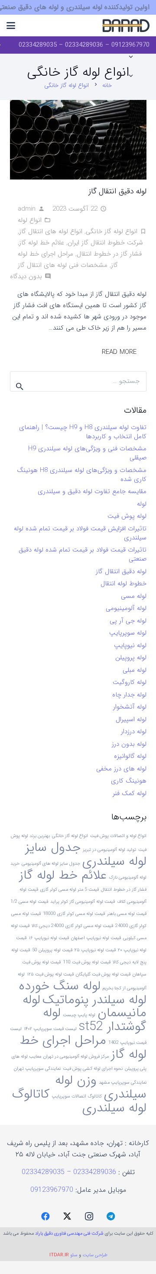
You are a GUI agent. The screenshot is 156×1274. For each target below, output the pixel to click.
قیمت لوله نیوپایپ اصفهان (96, 938)
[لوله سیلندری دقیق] (126, 25)
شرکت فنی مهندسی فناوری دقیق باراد (69, 1233)
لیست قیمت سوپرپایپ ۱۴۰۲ (50, 1029)
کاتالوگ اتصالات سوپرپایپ (77, 1096)
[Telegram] (110, 1216)
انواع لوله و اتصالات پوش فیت (118, 836)
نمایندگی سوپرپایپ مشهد (122, 1082)
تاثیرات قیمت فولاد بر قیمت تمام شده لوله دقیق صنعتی (82, 554)
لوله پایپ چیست (79, 1015)
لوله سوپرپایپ (127, 633)
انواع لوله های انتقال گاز (50, 231)
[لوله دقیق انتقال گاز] (78, 140)
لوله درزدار (133, 731)
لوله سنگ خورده (60, 986)
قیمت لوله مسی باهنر (126, 914)
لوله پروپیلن (130, 657)
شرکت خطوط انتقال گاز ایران (105, 242)
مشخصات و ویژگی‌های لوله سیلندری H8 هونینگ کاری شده (81, 475)
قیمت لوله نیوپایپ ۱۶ (49, 938)
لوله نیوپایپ (130, 645)
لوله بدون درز (129, 744)
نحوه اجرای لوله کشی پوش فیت (93, 1068)
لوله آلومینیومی (126, 608)
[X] (67, 1216)
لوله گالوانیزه (130, 756)
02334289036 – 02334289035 (70, 1172)
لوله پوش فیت (126, 516)
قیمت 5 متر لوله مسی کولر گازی (69, 889)
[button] (10, 25)
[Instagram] (89, 1216)
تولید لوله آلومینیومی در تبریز (109, 850)
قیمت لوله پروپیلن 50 (52, 950)
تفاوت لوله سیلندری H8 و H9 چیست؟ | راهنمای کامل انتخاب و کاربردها (82, 432)
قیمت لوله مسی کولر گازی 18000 (74, 914)
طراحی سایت (94, 1255)
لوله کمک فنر (129, 793)
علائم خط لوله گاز (41, 242)
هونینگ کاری (128, 781)
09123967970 (51, 1189)
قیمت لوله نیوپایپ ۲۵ (95, 950)
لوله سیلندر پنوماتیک (94, 1000)
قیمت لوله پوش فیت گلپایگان (103, 974)
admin (27, 209)
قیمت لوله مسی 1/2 (29, 901)
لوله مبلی (134, 670)
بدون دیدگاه (26, 276)
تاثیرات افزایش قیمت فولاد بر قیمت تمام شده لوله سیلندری (80, 533)
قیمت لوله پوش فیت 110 (86, 962)
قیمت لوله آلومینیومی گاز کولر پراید (82, 901)
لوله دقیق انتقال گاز (117, 191)
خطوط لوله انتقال (123, 583)
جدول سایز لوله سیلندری (85, 854)
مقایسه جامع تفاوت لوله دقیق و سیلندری (92, 491)
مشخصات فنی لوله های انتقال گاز (62, 265)
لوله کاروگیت (129, 682)
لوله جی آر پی (128, 621)
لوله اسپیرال (131, 719)
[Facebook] (45, 1216)
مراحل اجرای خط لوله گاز (83, 1047)
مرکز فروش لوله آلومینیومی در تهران (76, 1056)
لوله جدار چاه (129, 695)
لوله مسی (133, 596)
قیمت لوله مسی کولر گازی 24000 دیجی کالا (72, 926)
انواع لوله (30, 220)
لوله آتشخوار (129, 707)
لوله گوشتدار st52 (94, 1020)
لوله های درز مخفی (121, 769)
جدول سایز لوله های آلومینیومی (51, 863)
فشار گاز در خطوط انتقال (109, 254)
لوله (141, 504)
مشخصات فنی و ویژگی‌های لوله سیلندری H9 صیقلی (87, 453)
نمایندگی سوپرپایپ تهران (37, 1068)
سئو (74, 1255)
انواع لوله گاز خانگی (111, 231)
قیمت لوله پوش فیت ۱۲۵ (50, 974)
